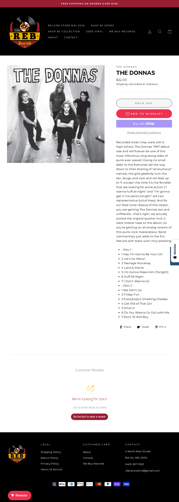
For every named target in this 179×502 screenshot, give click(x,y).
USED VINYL (94, 31)
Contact (88, 457)
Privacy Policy (50, 463)
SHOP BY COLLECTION (64, 31)
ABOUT (53, 37)
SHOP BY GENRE (102, 25)
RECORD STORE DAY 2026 (66, 25)
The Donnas (126, 67)
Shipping (122, 84)
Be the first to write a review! (89, 416)
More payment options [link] (144, 132)
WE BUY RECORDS (122, 31)
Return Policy (49, 457)
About (87, 452)
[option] (89, 4)
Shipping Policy (51, 452)
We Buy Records (93, 463)
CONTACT (71, 37)
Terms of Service (51, 469)
